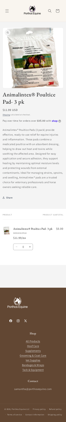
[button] (7, 11)
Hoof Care (33, 346)
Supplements (33, 350)
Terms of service (14, 414)
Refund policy (55, 409)
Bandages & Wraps (33, 365)
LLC (27, 409)
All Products (33, 341)
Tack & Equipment (33, 369)
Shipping (6, 115)
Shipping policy (55, 414)
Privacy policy (39, 409)
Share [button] (9, 197)
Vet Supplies (33, 360)
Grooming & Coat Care (33, 355)
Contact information (34, 414)
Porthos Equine (19, 409)
